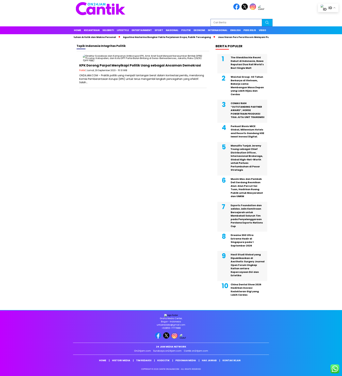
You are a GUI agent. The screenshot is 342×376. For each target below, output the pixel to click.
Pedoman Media (185, 360)
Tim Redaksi (143, 360)
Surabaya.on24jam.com (167, 350)
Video (262, 30)
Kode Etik (163, 360)
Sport (159, 30)
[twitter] (245, 9)
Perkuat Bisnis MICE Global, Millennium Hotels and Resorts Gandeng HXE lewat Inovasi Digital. (247, 131)
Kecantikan (92, 30)
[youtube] (261, 9)
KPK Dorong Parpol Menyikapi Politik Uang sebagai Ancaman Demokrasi (140, 65)
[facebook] (237, 9)
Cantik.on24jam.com (196, 350)
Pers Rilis (249, 30)
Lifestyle (123, 30)
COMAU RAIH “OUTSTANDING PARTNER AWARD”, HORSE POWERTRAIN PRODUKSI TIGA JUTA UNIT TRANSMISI (247, 110)
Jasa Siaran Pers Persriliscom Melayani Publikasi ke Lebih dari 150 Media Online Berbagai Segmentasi (269, 37)
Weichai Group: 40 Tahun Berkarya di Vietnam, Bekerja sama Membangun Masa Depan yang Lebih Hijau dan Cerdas (247, 85)
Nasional (172, 30)
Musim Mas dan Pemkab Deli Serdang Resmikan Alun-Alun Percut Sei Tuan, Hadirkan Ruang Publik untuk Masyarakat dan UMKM (247, 187)
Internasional (217, 30)
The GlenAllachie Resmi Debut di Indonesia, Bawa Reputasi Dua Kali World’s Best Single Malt (247, 63)
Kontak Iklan (231, 360)
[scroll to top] (329, 370)
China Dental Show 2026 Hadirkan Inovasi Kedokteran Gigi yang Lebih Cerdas (246, 290)
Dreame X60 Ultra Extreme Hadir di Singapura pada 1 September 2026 (242, 240)
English (235, 30)
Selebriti (108, 30)
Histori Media (121, 360)
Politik (186, 30)
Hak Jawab (209, 360)
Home (77, 30)
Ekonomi (199, 30)
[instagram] (253, 9)
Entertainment (142, 30)
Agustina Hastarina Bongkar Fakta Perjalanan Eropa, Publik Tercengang (157, 37)
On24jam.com (142, 350)
